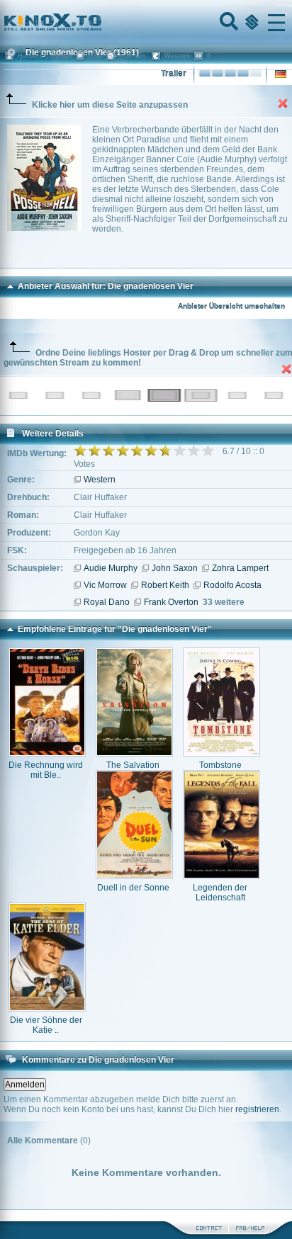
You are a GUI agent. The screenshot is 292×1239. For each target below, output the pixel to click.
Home (101, 22)
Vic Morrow (105, 585)
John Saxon (175, 568)
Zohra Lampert (240, 568)
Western (100, 480)
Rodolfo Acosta (232, 585)
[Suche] (227, 22)
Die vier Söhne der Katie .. (46, 1025)
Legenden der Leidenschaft (220, 893)
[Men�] (276, 22)
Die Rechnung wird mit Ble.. (46, 770)
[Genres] (250, 22)
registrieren (257, 1109)
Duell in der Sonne (133, 888)
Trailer (173, 74)
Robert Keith (165, 585)
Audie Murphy (110, 568)
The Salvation (132, 765)
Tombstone (220, 765)
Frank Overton (171, 602)
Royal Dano (107, 602)
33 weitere (224, 602)
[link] (146, 22)
